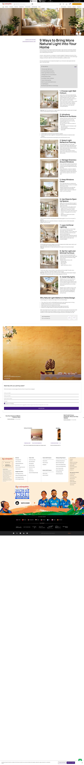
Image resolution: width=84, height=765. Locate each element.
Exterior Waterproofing (59, 470)
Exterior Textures (45, 475)
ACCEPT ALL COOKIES (70, 762)
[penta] (65, 527)
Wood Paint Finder (32, 467)
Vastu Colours (31, 470)
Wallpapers (44, 464)
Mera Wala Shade (32, 461)
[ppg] (50, 527)
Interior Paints (45, 460)
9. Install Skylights (44, 83)
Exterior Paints (45, 473)
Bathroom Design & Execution (20, 467)
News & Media (72, 465)
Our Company (63, 6)
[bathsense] (27, 527)
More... (39, 6)
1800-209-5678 (7, 462)
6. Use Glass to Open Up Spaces (47, 78)
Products (11, 6)
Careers (74, 6)
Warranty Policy (72, 478)
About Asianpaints (73, 457)
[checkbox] (4, 403)
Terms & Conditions (73, 483)
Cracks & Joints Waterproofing (61, 466)
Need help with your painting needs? (14, 385)
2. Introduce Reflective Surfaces (47, 71)
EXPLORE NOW (7, 378)
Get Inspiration (31, 463)
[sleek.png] (19, 527)
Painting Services (18, 459)
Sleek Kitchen (18, 465)
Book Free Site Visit (77, 4)
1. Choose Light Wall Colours (46, 69)
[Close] (82, 763)
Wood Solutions (18, 468)
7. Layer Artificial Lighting (46, 80)
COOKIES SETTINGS (62, 762)
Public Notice (72, 484)
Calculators (21, 6)
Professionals (34, 6)
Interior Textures (45, 462)
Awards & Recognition (73, 466)
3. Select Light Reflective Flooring (47, 72)
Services (16, 6)
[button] (66, 4)
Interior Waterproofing (59, 468)
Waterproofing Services (19, 463)
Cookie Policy (72, 475)
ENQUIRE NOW (41, 408)
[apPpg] (58, 527)
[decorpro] (34, 527)
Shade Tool (31, 468)
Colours (6, 6)
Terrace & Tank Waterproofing (60, 464)
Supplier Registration (73, 463)
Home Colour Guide (32, 459)
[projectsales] (42, 527)
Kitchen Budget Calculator (20, 479)
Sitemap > (69, 533)
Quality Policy (72, 480)
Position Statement (73, 481)
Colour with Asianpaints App (33, 472)
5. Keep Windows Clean (46, 76)
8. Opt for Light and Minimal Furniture (48, 82)
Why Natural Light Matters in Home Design (49, 85)
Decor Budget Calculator (19, 477)
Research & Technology (73, 462)
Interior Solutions (18, 461)
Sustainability (27, 6)
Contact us (79, 6)
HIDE (75, 66)
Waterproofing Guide (59, 473)
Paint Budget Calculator (19, 473)
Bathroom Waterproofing (60, 462)
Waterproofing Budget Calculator (21, 475)
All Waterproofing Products (60, 460)
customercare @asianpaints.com (8, 465)
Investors (69, 6)
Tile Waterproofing (59, 471)
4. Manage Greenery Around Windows (48, 74)
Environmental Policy (73, 477)
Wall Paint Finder (31, 465)
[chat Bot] (80, 760)
